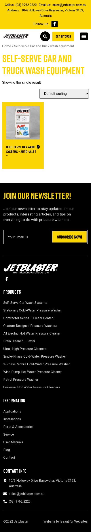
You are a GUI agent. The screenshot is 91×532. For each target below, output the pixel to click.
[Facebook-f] (54, 24)
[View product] (38, 147)
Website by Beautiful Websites (66, 521)
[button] (84, 36)
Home (6, 46)
